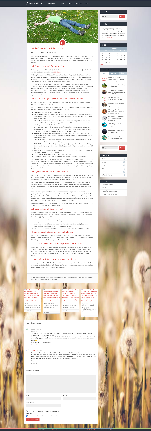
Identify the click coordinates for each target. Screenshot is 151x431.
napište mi (109, 37)
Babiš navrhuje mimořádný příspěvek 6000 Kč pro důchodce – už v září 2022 (116, 92)
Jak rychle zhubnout (107, 184)
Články (104, 73)
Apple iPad (78, 3)
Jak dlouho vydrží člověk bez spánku (47, 48)
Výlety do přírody (107, 175)
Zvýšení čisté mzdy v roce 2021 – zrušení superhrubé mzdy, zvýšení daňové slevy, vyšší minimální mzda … (89, 308)
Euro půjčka (86, 429)
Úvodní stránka (51, 3)
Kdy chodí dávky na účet (109, 188)
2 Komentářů (52, 52)
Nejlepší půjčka (107, 429)
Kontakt (56, 429)
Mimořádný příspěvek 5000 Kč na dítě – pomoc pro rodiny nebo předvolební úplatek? (116, 105)
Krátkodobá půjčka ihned (78, 429)
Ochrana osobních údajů (49, 429)
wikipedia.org (57, 72)
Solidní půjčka (92, 429)
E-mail (65, 395)
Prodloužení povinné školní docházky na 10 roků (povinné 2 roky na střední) (116, 79)
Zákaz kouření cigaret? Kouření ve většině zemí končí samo (116, 137)
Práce (86, 3)
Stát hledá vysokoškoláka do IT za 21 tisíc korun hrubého (32, 305)
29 (102, 62)
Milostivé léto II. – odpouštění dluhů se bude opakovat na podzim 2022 (116, 118)
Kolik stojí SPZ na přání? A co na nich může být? (116, 131)
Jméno (28, 395)
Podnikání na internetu (87, 277)
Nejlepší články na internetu (109, 194)
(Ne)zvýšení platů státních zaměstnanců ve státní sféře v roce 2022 (115, 125)
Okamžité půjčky (99, 429)
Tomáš (33, 350)
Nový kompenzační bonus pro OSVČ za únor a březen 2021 (69, 305)
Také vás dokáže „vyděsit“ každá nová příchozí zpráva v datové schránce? (51, 306)
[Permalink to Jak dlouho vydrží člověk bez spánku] (62, 26)
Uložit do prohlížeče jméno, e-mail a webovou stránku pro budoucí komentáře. (42, 412)
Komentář (29, 374)
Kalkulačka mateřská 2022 (109, 191)
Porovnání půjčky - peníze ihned (65, 429)
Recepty (104, 168)
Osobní (70, 3)
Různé (62, 3)
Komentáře (114, 73)
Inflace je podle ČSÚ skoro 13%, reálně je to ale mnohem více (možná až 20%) (116, 111)
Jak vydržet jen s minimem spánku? (58, 277)
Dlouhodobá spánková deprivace (41, 277)
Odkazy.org (113, 429)
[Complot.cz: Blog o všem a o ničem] (34, 3)
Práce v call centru (36, 279)
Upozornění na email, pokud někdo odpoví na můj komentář (42, 415)
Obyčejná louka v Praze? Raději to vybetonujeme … (116, 85)
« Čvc (101, 64)
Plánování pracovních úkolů (75, 277)
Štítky (123, 73)
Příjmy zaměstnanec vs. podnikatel (49, 279)
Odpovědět (34, 345)
